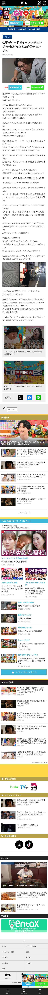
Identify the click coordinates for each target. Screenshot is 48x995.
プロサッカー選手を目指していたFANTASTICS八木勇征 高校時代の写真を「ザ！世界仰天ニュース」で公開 (31, 741)
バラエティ (12, 409)
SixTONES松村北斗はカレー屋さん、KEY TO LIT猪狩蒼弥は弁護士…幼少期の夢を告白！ (30, 690)
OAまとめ (7, 37)
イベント (29, 963)
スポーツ (5, 957)
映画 (27, 952)
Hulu (35, 87)
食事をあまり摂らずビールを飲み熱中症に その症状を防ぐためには (31, 753)
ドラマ (4, 946)
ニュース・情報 (31, 946)
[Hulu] (34, 23)
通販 (3, 969)
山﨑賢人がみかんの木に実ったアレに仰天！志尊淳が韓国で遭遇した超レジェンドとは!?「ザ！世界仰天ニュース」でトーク (31, 715)
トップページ (8, 978)
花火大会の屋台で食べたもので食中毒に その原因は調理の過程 (31, 727)
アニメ (28, 957)
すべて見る (23, 513)
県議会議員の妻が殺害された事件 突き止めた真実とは (32, 702)
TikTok (29, 844)
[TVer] (13, 23)
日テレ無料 (34, 787)
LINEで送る (38, 397)
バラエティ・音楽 (8, 952)
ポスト (20, 397)
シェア (29, 397)
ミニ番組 (5, 963)
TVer (12, 87)
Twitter (19, 844)
